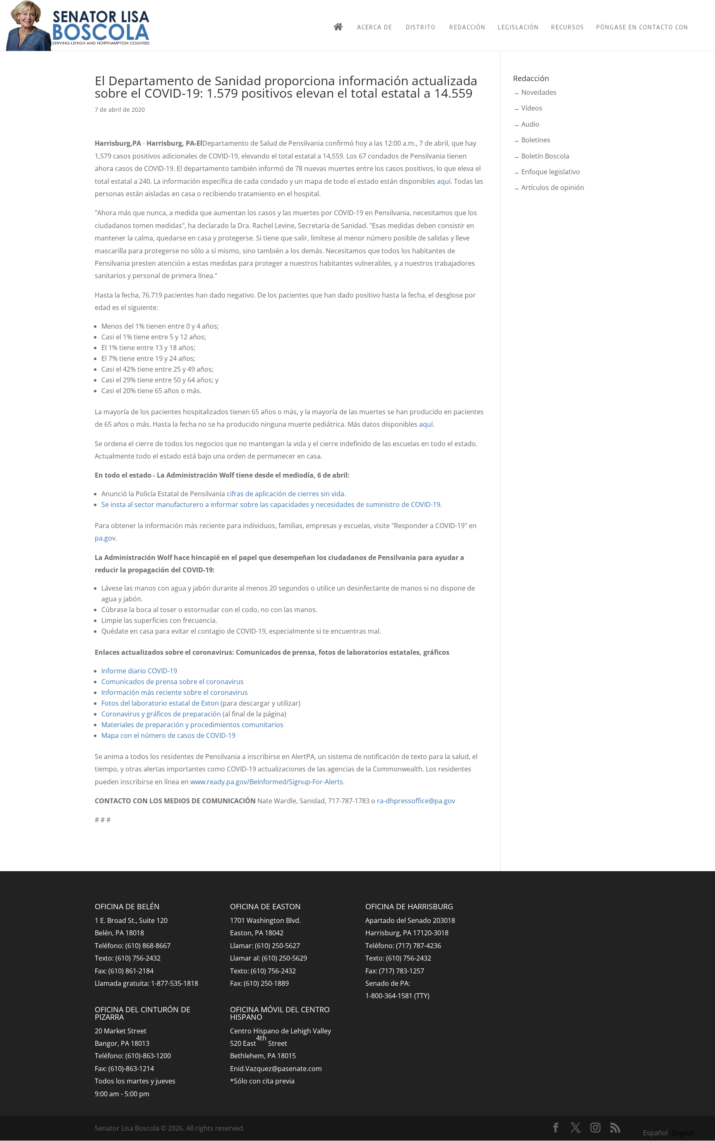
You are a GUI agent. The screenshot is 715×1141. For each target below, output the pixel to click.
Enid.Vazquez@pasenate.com (276, 1068)
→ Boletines (531, 139)
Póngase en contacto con (642, 27)
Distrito (421, 27)
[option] (683, 1133)
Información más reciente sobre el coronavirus (174, 692)
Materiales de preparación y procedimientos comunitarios (192, 724)
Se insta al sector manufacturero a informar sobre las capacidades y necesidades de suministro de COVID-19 (270, 504)
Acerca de (374, 27)
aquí (444, 181)
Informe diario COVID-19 (139, 670)
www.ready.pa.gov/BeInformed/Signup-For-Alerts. (267, 781)
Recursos (567, 27)
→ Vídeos (527, 108)
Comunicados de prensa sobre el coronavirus (172, 681)
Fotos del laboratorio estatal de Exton (160, 703)
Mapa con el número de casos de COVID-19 (168, 735)
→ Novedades (535, 92)
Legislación (518, 27)
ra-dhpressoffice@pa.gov (416, 800)
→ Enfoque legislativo (546, 171)
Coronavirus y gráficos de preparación (161, 713)
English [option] (683, 1133)
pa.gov (105, 538)
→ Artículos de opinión (548, 187)
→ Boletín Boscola (541, 156)
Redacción (467, 27)
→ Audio (526, 124)
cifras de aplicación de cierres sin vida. (286, 493)
